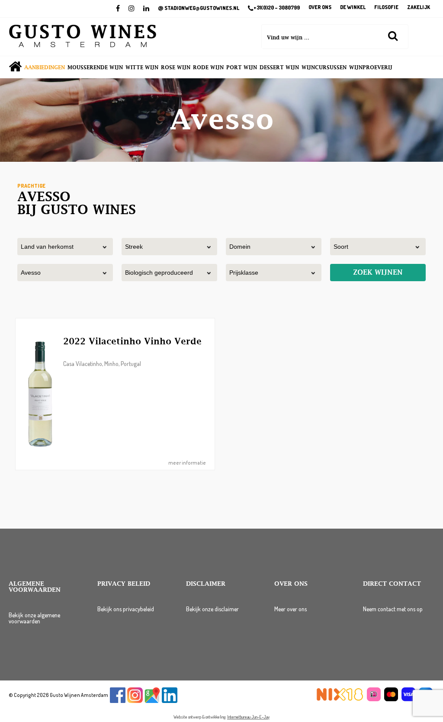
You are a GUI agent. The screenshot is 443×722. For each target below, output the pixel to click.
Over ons (319, 7)
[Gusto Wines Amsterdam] (83, 36)
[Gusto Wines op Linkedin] (169, 701)
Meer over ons (290, 609)
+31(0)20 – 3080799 (277, 8)
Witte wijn (141, 67)
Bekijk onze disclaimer (212, 609)
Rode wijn (208, 67)
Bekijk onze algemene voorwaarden (34, 618)
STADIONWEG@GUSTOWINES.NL (198, 8)
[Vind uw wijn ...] (393, 35)
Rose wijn (175, 67)
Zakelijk (418, 7)
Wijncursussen (324, 67)
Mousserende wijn (95, 67)
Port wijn (241, 67)
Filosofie (386, 7)
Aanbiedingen (44, 67)
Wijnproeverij (370, 67)
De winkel (353, 7)
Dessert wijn (279, 67)
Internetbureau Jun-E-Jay (248, 716)
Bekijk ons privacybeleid (125, 609)
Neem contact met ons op (393, 609)
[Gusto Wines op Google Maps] (152, 701)
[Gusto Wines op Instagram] (135, 701)
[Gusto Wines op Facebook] (117, 701)
